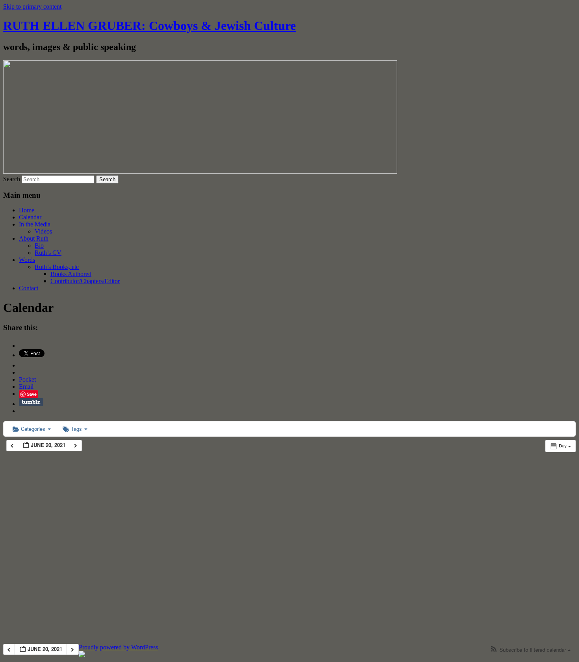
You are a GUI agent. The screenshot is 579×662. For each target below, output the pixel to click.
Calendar (30, 217)
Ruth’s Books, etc (57, 266)
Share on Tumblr (31, 402)
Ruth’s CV (48, 252)
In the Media (34, 224)
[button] (530, 650)
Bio (39, 245)
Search (11, 179)
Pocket (27, 379)
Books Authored (70, 274)
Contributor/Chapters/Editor (85, 281)
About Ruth (33, 238)
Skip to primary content (32, 6)
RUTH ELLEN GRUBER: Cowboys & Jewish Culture (149, 26)
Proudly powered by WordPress (118, 647)
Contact (28, 288)
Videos (43, 231)
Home (26, 210)
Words (27, 259)
